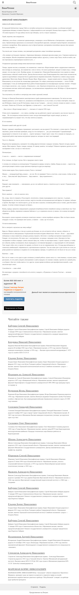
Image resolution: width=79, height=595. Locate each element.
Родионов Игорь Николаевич (23, 390)
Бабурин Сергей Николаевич (23, 325)
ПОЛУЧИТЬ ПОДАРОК (14, 299)
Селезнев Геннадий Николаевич (25, 406)
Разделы (43, 587)
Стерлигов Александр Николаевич (26, 552)
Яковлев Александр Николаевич (25, 471)
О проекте (34, 587)
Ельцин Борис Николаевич (22, 358)
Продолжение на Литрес (14, 308)
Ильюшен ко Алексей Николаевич (26, 374)
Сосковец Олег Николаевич (23, 423)
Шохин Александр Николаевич (24, 439)
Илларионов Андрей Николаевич (25, 536)
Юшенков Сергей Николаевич (24, 455)
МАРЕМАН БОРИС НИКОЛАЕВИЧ (27, 569)
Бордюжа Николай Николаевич (24, 341)
